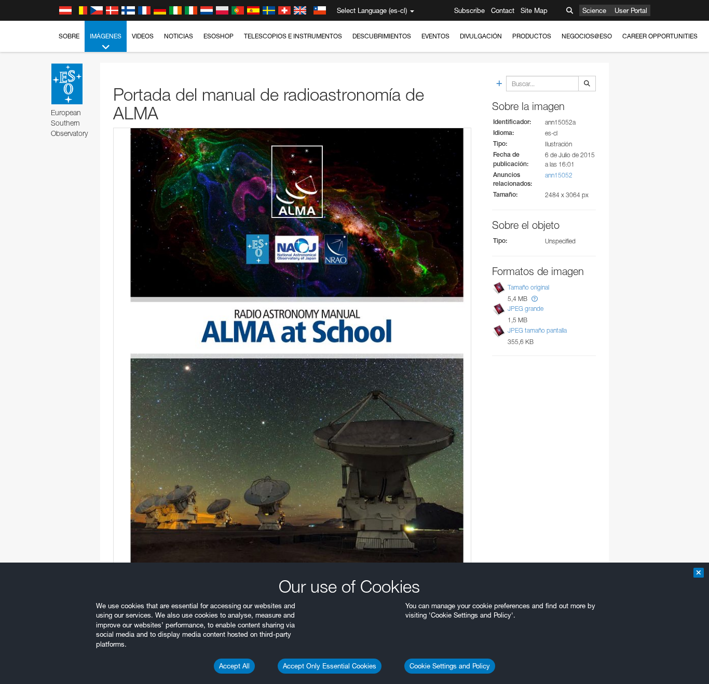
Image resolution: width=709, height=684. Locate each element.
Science (594, 10)
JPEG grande (525, 309)
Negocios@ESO (587, 36)
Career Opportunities (660, 36)
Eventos (435, 36)
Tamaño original (528, 287)
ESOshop (218, 36)
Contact (502, 10)
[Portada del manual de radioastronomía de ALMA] (292, 348)
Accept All (234, 666)
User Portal (631, 10)
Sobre (69, 36)
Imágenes (105, 36)
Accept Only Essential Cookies (329, 666)
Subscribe (469, 10)
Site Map (534, 10)
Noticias (178, 36)
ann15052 (558, 175)
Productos (531, 36)
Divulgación (481, 36)
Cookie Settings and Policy (450, 666)
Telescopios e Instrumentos (293, 36)
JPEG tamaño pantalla (537, 330)
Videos (143, 36)
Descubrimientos (381, 36)
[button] (534, 299)
